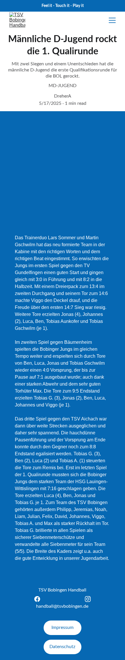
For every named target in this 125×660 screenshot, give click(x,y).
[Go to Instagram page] (88, 599)
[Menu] (112, 20)
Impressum (62, 627)
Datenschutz (62, 646)
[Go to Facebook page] (40, 599)
